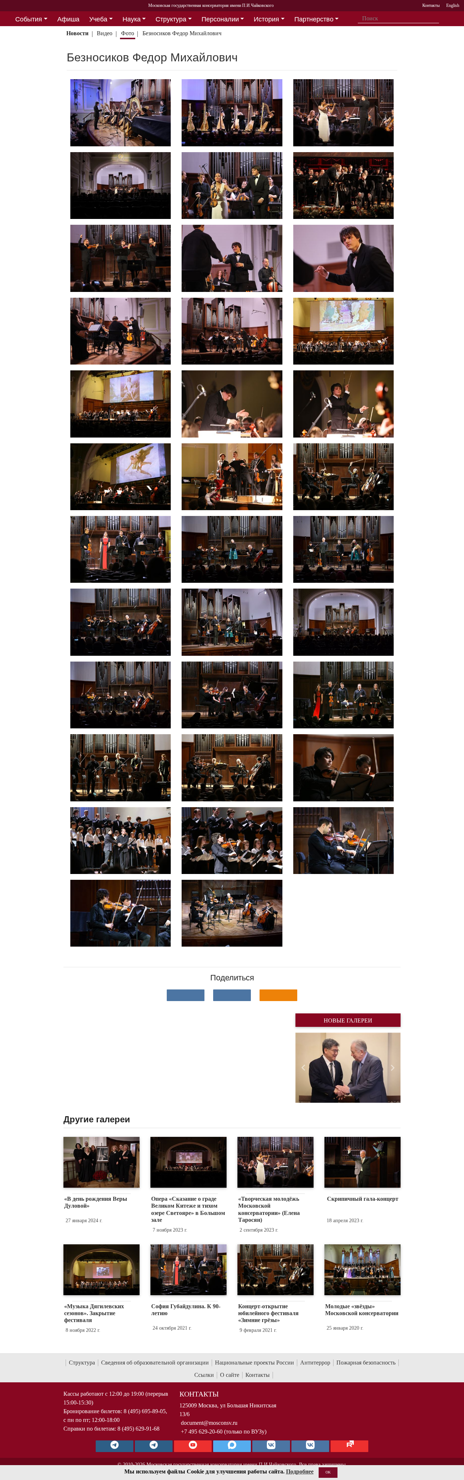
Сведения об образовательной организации (155, 1362)
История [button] (266, 19)
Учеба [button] (98, 19)
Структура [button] (171, 19)
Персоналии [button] (220, 19)
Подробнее (300, 1471)
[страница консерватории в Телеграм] (114, 1446)
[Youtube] (193, 1446)
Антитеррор (315, 1362)
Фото (127, 33)
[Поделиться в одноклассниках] (278, 995)
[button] (303, 1068)
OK (328, 1472)
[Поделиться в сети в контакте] (185, 995)
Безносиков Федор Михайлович (181, 33)
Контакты (257, 1375)
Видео (104, 33)
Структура (82, 1362)
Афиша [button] (68, 19)
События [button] (28, 19)
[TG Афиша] (154, 1446)
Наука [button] (132, 19)
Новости (77, 33)
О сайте (229, 1375)
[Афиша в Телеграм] (349, 1446)
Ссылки (204, 1375)
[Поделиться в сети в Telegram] (232, 995)
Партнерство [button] (314, 19)
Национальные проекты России (254, 1362)
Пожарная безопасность (365, 1362)
